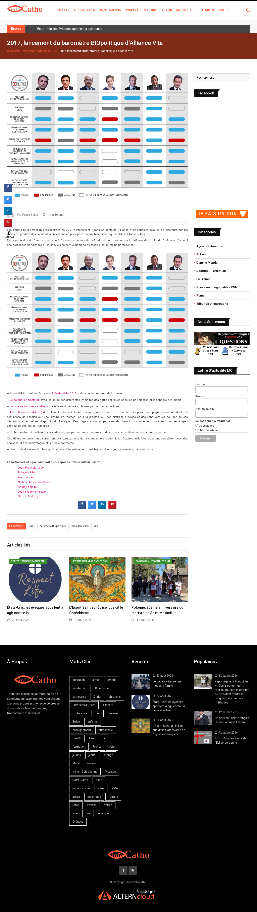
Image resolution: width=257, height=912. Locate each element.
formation (78, 746)
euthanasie (106, 730)
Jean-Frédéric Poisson (32, 491)
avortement (80, 688)
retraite (113, 796)
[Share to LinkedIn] (102, 508)
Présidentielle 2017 (64, 393)
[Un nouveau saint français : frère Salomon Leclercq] (203, 718)
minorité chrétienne (84, 771)
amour (111, 679)
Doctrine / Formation (211, 271)
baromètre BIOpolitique (53, 525)
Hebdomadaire (208, 430)
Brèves (201, 254)
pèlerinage (94, 796)
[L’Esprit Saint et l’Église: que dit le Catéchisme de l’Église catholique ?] (141, 726)
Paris (101, 788)
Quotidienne (206, 425)
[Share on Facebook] (82, 508)
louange (108, 755)
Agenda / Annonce (209, 246)
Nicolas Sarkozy (28, 496)
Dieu (97, 713)
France (97, 746)
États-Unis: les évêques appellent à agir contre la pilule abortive (81, 29)
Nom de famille (204, 408)
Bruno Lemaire (27, 486)
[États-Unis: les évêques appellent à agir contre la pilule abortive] (141, 702)
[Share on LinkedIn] (8, 214)
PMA (115, 788)
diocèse (113, 713)
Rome (200, 295)
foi (103, 738)
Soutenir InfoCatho (212, 10)
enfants (93, 721)
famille (76, 738)
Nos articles (84, 10)
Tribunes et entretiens (212, 304)
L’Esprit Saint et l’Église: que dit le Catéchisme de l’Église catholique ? (169, 730)
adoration (78, 679)
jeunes (76, 755)
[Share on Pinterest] (112, 508)
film (91, 738)
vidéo (75, 813)
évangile (103, 813)
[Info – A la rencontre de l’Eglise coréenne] (203, 737)
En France (203, 279)
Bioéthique (102, 688)
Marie (76, 763)
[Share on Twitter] (92, 508)
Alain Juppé (25, 477)
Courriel (200, 384)
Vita (96, 525)
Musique (110, 771)
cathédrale (79, 696)
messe (91, 763)
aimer (96, 679)
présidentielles (80, 525)
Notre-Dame (80, 779)
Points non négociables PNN (39, 51)
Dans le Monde (207, 262)
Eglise (76, 721)
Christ (97, 696)
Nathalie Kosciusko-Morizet (35, 482)
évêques (77, 821)
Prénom (200, 396)
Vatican (92, 805)
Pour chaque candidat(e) (26, 412)
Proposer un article (141, 10)
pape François (81, 788)
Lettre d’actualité (177, 10)
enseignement (81, 730)
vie (89, 813)
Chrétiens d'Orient (83, 705)
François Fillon (27, 472)
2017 (32, 525)
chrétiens (115, 696)
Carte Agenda (110, 10)
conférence (79, 713)
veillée (108, 805)
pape (99, 779)
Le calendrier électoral (24, 399)
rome (75, 805)
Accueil (64, 10)
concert (108, 705)
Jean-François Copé (31, 467)
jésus (92, 755)
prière (76, 796)
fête (112, 746)
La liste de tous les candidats (29, 406)
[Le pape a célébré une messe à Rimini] (141, 681)
